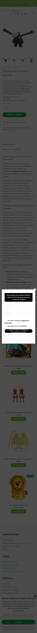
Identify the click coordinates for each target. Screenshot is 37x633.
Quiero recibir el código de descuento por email (18, 331)
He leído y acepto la (17, 322)
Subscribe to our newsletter (17, 326)
